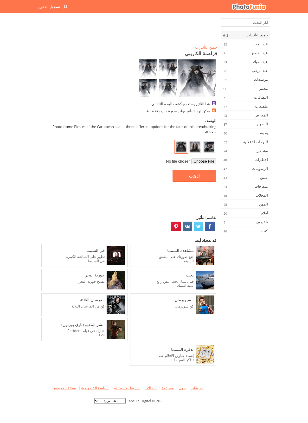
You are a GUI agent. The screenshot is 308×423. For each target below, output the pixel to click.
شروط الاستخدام (127, 387)
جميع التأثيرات (206, 47)
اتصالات (150, 387)
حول (182, 387)
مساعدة (167, 387)
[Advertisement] (128, 30)
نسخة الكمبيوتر (64, 387)
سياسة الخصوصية (95, 387)
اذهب (194, 176)
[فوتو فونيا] (173, 6)
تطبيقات (197, 387)
